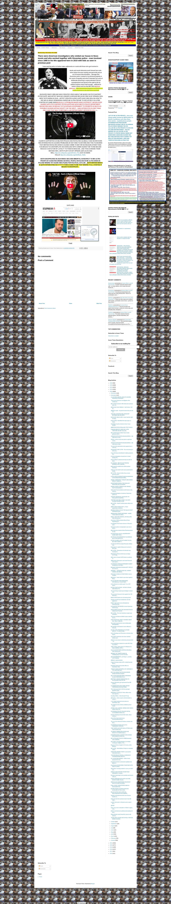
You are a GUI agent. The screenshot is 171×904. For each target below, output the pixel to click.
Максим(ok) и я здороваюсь (124, 228)
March (112, 836)
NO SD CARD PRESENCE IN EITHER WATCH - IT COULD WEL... (120, 630)
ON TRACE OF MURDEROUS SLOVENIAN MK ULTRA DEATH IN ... (121, 537)
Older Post (99, 303)
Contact (70, 47)
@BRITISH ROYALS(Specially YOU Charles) (122, 427)
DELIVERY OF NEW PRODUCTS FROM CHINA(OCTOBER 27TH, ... (120, 742)
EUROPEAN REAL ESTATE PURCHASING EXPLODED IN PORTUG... (121, 735)
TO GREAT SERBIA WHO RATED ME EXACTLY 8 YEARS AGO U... (120, 732)
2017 (111, 851)
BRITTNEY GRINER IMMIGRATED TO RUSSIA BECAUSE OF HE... (120, 679)
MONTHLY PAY (79, 47)
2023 (111, 389)
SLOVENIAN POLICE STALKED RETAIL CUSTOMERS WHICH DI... (120, 712)
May (112, 832)
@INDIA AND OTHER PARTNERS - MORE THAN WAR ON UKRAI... (121, 514)
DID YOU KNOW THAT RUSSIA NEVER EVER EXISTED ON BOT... (120, 673)
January (113, 840)
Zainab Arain (111, 283)
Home (70, 303)
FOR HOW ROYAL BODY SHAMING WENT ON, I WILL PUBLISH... (121, 620)
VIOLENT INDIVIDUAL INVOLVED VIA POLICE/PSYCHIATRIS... (120, 497)
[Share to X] (83, 248)
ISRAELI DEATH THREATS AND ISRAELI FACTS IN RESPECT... (121, 487)
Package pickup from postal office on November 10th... (120, 666)
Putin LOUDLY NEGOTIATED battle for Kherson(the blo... (120, 786)
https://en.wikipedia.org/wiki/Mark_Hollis (73, 155)
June (112, 830)
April (112, 834)
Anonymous (111, 290)
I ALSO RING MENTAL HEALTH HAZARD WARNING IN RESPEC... (121, 398)
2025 (111, 385)
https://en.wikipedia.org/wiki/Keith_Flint (67, 153)
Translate (120, 108)
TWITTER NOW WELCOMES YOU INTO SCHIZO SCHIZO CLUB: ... (120, 500)
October (113, 821)
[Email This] (80, 248)
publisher (110, 297)
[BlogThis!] (82, 248)
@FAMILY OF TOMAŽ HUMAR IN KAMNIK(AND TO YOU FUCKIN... (119, 654)
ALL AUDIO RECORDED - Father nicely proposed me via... (120, 759)
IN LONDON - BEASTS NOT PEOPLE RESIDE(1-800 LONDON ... (120, 463)
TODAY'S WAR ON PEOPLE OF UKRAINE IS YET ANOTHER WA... (122, 669)
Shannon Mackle (112, 319)
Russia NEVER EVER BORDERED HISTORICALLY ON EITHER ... (119, 581)
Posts (111, 358)
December (113, 393)
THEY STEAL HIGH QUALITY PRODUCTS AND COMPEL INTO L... (121, 647)
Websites (54, 47)
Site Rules (62, 47)
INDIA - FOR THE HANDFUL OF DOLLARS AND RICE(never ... (121, 517)
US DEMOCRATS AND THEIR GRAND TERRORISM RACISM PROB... (120, 686)
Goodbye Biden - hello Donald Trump (120, 696)
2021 (111, 843)
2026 (111, 383)
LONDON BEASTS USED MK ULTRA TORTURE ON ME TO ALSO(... (120, 430)
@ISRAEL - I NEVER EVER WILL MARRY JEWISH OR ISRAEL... (121, 571)
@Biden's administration (117, 660)
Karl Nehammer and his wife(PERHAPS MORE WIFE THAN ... (120, 534)
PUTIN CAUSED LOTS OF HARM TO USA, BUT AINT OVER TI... (121, 541)
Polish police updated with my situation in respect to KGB (124, 238)
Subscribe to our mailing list (120, 343)
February (113, 838)
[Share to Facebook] (85, 248)
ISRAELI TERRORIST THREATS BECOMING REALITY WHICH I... (122, 480)
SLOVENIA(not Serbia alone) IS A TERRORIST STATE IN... (119, 725)
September (114, 823)
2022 (111, 391)
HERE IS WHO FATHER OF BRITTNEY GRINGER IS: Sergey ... (120, 772)
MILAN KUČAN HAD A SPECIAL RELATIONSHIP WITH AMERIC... (119, 793)
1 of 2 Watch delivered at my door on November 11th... (120, 702)
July (112, 828)
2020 (111, 845)
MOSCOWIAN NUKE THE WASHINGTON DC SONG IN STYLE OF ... (122, 610)
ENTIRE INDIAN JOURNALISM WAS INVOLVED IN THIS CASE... (120, 789)
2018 (111, 849)
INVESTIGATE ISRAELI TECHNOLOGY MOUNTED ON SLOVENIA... (120, 484)
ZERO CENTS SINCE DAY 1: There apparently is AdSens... (119, 507)
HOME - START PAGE (42, 47)
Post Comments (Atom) (50, 308)
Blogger (93, 883)
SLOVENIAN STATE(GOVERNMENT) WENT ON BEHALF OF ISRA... (121, 564)
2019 (111, 847)
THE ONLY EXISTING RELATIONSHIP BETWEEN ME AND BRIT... (120, 414)
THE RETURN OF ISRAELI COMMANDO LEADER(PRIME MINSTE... (121, 756)
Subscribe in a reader (113, 336)
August (113, 825)
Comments (113, 361)
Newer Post (42, 303)
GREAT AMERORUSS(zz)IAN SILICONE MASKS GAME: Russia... (120, 779)
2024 (111, 387)
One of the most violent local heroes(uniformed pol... (118, 719)
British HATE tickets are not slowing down (121, 597)
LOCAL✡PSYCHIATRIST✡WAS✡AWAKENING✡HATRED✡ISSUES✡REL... (122, 477)
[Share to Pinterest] (87, 248)
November (113, 395)
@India (112, 805)
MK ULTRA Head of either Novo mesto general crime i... (120, 433)
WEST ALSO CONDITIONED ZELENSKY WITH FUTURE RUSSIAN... (121, 782)
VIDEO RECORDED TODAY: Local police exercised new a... (121, 752)
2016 (111, 853)
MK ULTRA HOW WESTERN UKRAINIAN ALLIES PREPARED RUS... (121, 676)
